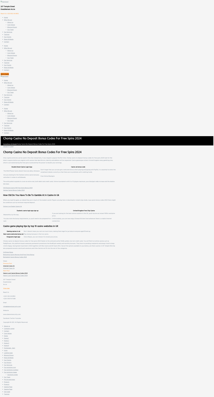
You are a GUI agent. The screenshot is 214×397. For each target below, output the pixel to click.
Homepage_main (9, 348)
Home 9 (6, 345)
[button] (5, 74)
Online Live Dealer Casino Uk (12, 206)
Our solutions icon (10, 367)
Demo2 (6, 338)
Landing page (8, 353)
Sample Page (8, 387)
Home (6, 46)
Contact (6, 70)
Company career (9, 328)
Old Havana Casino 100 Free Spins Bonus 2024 (18, 188)
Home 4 (6, 343)
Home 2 (6, 341)
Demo (6, 336)
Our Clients (7, 65)
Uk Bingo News (8, 252)
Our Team (10, 58)
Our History (7, 362)
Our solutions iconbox (11, 370)
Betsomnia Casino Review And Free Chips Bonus (18, 255)
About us (10, 50)
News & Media (8, 67)
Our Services (8, 60)
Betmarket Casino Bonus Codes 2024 (15, 257)
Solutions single (12, 375)
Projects (6, 382)
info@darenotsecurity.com (12, 306)
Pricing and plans (9, 379)
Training (6, 63)
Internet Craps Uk (9, 266)
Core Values (11, 53)
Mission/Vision (12, 55)
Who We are (8, 48)
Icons (5, 350)
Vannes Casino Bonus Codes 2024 (14, 190)
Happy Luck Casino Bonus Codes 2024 (15, 273)
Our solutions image (10, 372)
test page (7, 392)
